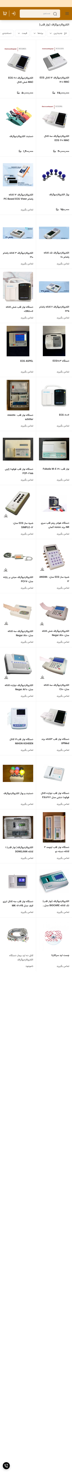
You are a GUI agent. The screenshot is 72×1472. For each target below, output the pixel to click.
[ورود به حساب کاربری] (14, 13)
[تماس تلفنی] (6, 1465)
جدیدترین (58, 33)
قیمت (24, 33)
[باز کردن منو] (66, 13)
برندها (40, 33)
